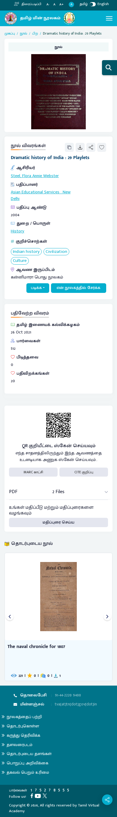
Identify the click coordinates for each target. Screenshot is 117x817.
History (17, 231)
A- (48, 4)
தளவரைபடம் (19, 745)
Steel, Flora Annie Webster (35, 176)
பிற (35, 33)
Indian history (26, 251)
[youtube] (39, 795)
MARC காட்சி (33, 472)
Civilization (56, 251)
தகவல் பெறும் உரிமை (28, 772)
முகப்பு (9, 33)
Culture (20, 260)
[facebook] (33, 795)
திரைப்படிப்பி (31, 4)
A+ (61, 4)
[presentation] (9, 617)
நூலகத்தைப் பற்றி (24, 717)
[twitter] (46, 795)
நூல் (23, 33)
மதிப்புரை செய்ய (58, 522)
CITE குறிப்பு (83, 472)
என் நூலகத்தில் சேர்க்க (78, 287)
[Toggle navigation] (109, 18)
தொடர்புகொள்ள (23, 726)
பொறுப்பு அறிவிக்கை (27, 763)
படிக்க (36, 287)
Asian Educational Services (35, 192)
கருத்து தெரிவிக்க (23, 735)
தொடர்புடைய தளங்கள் (29, 754)
